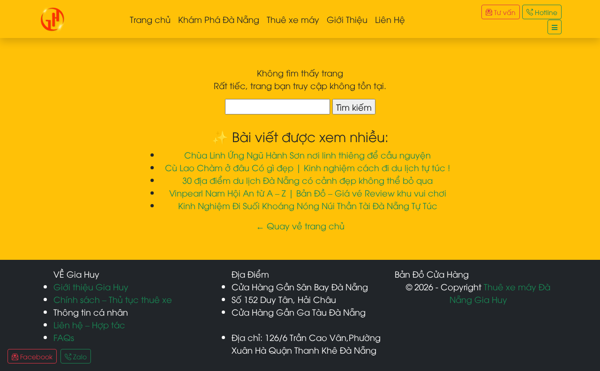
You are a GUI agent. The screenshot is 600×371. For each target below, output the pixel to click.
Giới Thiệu (347, 19)
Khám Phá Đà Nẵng (218, 19)
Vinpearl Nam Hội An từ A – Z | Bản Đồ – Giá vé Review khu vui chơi (307, 192)
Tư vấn (504, 12)
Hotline (545, 12)
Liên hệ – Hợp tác (89, 324)
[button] (555, 27)
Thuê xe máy (293, 19)
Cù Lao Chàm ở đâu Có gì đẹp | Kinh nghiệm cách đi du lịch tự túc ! (307, 167)
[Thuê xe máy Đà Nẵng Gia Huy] (52, 17)
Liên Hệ (390, 19)
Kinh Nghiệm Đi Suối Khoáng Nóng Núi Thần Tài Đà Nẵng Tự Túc (307, 205)
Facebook (35, 356)
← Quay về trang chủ (300, 225)
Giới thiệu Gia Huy (90, 286)
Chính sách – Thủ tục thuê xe (112, 299)
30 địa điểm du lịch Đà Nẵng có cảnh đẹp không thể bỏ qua (307, 180)
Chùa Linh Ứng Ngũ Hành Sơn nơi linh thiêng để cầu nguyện (307, 154)
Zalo (79, 356)
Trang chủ (150, 19)
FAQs (63, 337)
